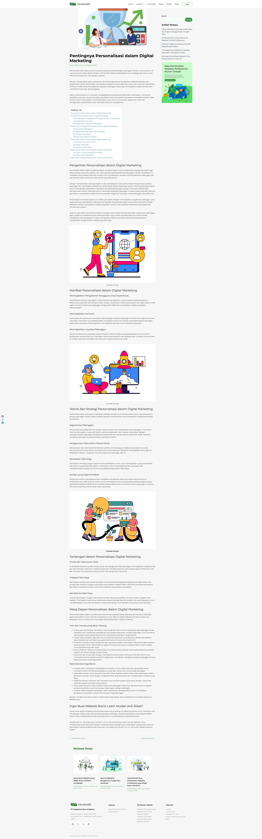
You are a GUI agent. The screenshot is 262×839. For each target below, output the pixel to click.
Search (188, 20)
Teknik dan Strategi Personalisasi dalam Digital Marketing (94, 126)
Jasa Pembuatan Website (117, 809)
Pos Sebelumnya (77, 738)
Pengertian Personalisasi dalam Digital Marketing (91, 113)
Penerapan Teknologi (81, 134)
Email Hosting (113, 812)
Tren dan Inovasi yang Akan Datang (87, 153)
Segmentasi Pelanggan (82, 129)
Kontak (168, 809)
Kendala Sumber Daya (82, 147)
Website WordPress (144, 816)
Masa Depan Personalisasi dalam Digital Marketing (91, 150)
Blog (167, 819)
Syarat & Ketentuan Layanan (176, 816)
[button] (143, 4)
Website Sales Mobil (144, 819)
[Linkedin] (3, 423)
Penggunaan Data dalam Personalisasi (89, 132)
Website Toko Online (144, 812)
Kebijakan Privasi (172, 814)
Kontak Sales (170, 812)
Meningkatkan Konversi (83, 121)
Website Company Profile (146, 809)
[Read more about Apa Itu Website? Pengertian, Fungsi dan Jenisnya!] (112, 765)
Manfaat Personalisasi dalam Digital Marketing (89, 116)
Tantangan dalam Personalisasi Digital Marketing (91, 139)
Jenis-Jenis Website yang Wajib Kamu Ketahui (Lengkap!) (84, 780)
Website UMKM (142, 814)
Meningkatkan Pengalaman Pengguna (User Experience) (96, 118)
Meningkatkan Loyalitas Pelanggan (87, 124)
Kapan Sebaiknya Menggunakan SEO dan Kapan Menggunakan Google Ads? (177, 31)
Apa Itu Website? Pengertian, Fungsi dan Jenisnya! (110, 780)
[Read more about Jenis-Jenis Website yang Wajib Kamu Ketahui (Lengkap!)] (85, 765)
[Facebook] (3, 416)
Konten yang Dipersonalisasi (84, 137)
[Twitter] (3, 419)
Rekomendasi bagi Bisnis (83, 155)
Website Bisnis (77, 786)
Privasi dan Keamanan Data (84, 142)
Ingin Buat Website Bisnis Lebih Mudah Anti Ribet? (92, 158)
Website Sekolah (143, 821)
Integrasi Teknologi (81, 145)
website (105, 722)
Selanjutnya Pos (148, 738)
